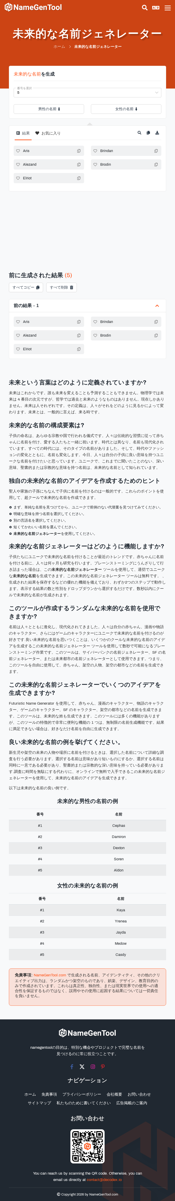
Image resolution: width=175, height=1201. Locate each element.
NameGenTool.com (50, 975)
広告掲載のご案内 (131, 1103)
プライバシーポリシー (81, 1094)
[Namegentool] (33, 7)
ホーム (30, 1094)
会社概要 (114, 1094)
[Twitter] (82, 1066)
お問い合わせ (139, 1094)
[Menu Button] (168, 8)
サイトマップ (39, 1103)
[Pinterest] (103, 1066)
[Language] (155, 8)
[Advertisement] (87, 225)
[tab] (23, 135)
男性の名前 (47, 109)
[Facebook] (71, 1066)
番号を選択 (24, 88)
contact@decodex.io (104, 1180)
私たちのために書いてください (84, 1103)
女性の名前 (124, 109)
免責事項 (49, 1094)
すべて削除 (59, 287)
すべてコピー (23, 287)
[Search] (145, 8)
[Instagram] (93, 1066)
